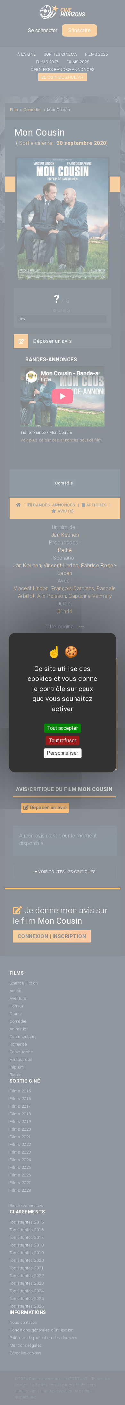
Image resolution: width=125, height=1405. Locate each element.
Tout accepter (62, 728)
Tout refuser (62, 741)
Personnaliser (62, 753)
